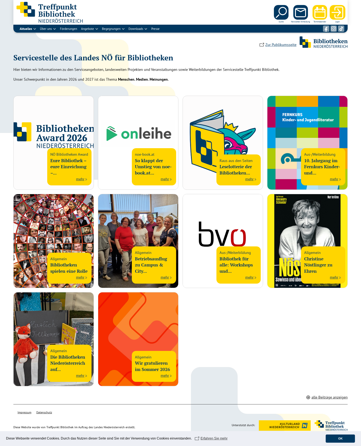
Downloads (135, 29)
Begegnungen (111, 29)
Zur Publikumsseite (280, 44)
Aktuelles (26, 29)
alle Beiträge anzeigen (329, 397)
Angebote (87, 29)
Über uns (46, 29)
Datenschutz (44, 412)
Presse (155, 29)
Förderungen (68, 29)
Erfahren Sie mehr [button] (214, 438)
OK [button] (340, 438)
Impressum (24, 412)
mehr (80, 179)
